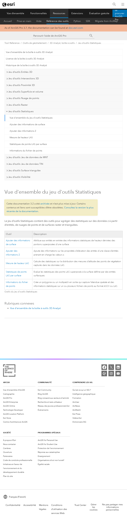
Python (77, 21)
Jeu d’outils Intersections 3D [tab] (23, 78)
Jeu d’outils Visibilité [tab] (19, 177)
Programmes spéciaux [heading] (49, 432)
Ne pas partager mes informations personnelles (112, 507)
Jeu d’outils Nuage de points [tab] (23, 98)
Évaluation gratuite (99, 13)
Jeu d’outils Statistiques (89, 43)
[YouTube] (118, 373)
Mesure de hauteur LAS (21, 137)
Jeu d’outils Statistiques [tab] (21, 111)
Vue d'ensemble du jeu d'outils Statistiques (31, 117)
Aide (39, 21)
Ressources (59, 13)
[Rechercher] (114, 4)
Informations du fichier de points (26, 150)
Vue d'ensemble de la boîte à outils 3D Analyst (29, 52)
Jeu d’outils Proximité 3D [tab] (21, 85)
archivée (45, 203)
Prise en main (24, 21)
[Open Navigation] (123, 4)
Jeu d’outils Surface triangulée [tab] (24, 170)
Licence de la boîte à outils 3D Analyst (25, 58)
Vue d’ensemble (15, 13)
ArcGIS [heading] (6, 382)
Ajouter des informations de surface (27, 124)
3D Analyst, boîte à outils (62, 43)
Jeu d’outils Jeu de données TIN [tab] (25, 164)
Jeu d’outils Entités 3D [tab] (20, 72)
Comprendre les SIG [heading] (82, 382)
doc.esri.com (75, 27)
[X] (111, 367)
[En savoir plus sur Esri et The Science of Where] (9, 371)
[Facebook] (104, 367)
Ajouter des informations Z (23, 131)
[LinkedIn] (118, 367)
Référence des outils (57, 21)
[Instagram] (111, 373)
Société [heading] (7, 432)
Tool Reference (12, 43)
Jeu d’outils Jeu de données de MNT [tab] (28, 157)
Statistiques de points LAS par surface (28, 144)
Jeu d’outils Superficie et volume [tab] (25, 91)
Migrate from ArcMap (106, 21)
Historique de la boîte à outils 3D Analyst (26, 65)
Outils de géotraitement (34, 43)
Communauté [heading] (45, 382)
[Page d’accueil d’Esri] (8, 4)
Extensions (77, 13)
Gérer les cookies (93, 507)
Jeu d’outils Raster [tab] (18, 104)
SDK (88, 21)
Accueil (8, 21)
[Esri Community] (104, 373)
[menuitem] (19, 390)
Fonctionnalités (38, 13)
